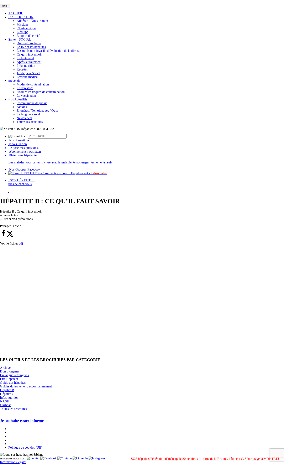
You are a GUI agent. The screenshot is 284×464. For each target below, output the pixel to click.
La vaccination (26, 95)
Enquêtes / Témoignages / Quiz (37, 110)
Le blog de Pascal (28, 114)
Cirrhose (5, 405)
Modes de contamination (33, 84)
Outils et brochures (29, 43)
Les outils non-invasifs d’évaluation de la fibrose (48, 50)
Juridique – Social (28, 73)
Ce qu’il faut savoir (29, 54)
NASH (4, 401)
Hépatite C (7, 394)
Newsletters (24, 118)
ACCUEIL (15, 13)
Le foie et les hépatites (31, 47)
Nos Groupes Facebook (24, 169)
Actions (22, 107)
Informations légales (13, 462)
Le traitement (25, 58)
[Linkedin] (80, 458)
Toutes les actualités (30, 122)
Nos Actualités (17, 99)
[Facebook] (48, 458)
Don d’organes (10, 371)
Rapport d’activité (28, 35)
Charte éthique (26, 28)
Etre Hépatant (9, 379)
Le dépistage (25, 88)
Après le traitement (29, 62)
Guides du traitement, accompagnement (26, 386)
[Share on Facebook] (3, 235)
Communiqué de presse (32, 103)
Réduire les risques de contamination (41, 92)
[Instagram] (97, 458)
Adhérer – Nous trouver (32, 20)
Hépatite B (7, 390)
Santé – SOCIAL (19, 39)
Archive (5, 367)
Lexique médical (27, 77)
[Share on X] (10, 235)
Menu (5, 5)
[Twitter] (33, 458)
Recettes (22, 69)
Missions (22, 24)
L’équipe (22, 32)
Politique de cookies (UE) (25, 447)
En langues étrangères (14, 375)
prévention (15, 80)
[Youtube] (64, 458)
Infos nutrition (26, 65)
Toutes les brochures (13, 409)
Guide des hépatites (13, 382)
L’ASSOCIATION (20, 17)
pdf (21, 243)
